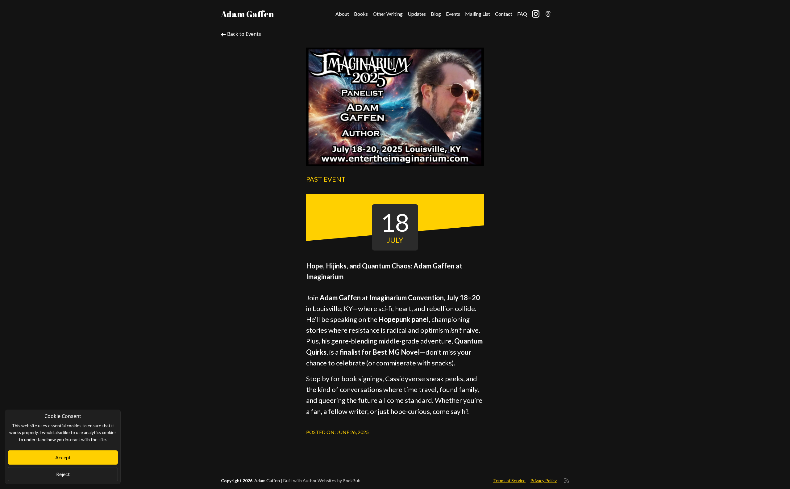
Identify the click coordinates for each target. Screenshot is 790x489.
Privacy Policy (543, 480)
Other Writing (388, 14)
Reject (63, 474)
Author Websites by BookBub (331, 480)
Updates (417, 14)
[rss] (566, 480)
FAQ (522, 14)
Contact (503, 14)
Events (453, 14)
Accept (63, 457)
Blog (436, 14)
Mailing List (477, 14)
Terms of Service (509, 480)
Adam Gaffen (247, 14)
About (342, 14)
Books (361, 14)
